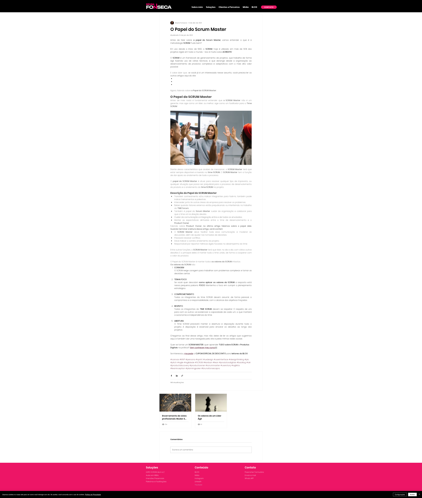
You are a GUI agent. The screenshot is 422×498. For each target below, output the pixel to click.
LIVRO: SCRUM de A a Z (155, 472)
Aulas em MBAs (152, 475)
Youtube (198, 485)
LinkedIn (198, 481)
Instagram (199, 478)
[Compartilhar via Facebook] (171, 376)
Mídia (197, 475)
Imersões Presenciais (155, 478)
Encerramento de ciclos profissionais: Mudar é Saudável (174, 417)
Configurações (400, 494)
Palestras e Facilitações (156, 481)
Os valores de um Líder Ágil (209, 417)
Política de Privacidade (93, 494)
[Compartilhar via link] (182, 376)
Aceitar (412, 494)
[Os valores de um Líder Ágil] (211, 403)
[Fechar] (419, 494)
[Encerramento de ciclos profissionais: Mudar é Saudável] (175, 403)
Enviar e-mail (250, 475)
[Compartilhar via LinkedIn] (177, 376)
